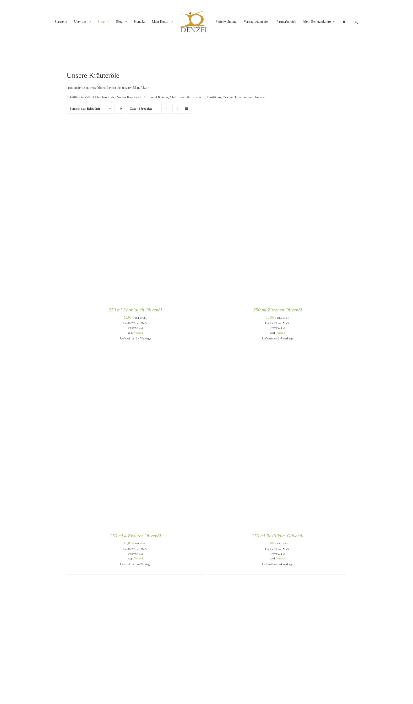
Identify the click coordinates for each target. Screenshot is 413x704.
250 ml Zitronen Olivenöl (277, 329)
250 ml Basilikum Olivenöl (278, 555)
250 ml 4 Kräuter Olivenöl (135, 555)
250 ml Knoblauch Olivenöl (135, 329)
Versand (138, 352)
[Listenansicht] (186, 129)
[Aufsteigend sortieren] (120, 129)
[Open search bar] (208, 53)
